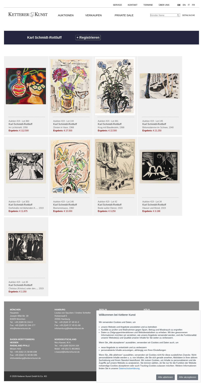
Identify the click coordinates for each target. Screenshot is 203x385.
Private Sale (124, 15)
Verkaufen (93, 15)
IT (189, 5)
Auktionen (66, 15)
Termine (148, 5)
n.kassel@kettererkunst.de (67, 352)
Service (117, 5)
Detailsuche (188, 15)
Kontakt (132, 5)
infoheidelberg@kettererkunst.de (25, 358)
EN (184, 5)
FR (193, 5)
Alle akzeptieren (187, 377)
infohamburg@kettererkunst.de (69, 328)
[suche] (178, 15)
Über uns (164, 5)
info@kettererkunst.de (20, 328)
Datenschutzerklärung (129, 368)
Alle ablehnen (165, 377)
